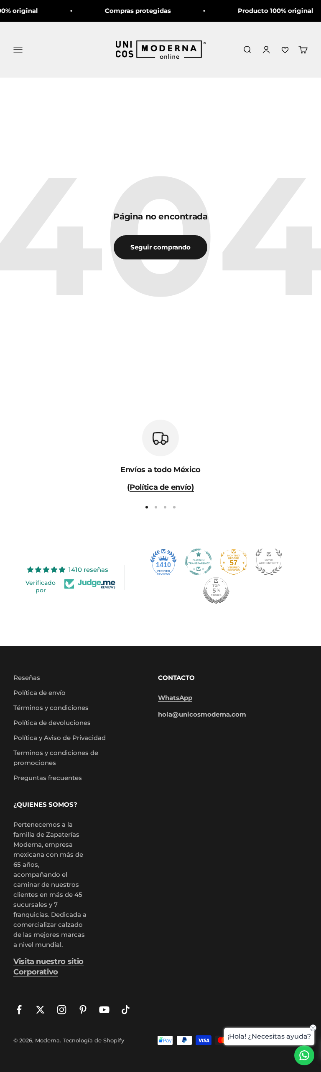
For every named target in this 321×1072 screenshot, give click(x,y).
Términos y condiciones (51, 708)
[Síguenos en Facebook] (19, 1009)
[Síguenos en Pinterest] (83, 1009)
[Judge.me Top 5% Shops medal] (216, 590)
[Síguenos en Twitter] (40, 1009)
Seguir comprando (160, 247)
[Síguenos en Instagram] (61, 1009)
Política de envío (39, 693)
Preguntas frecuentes (47, 778)
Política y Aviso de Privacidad (59, 738)
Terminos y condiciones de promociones (55, 758)
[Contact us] (304, 1055)
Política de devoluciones (52, 723)
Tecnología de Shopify (93, 1040)
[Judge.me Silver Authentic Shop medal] (268, 562)
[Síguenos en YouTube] (104, 1009)
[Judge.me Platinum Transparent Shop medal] (198, 562)
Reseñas (26, 678)
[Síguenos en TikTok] (125, 1009)
